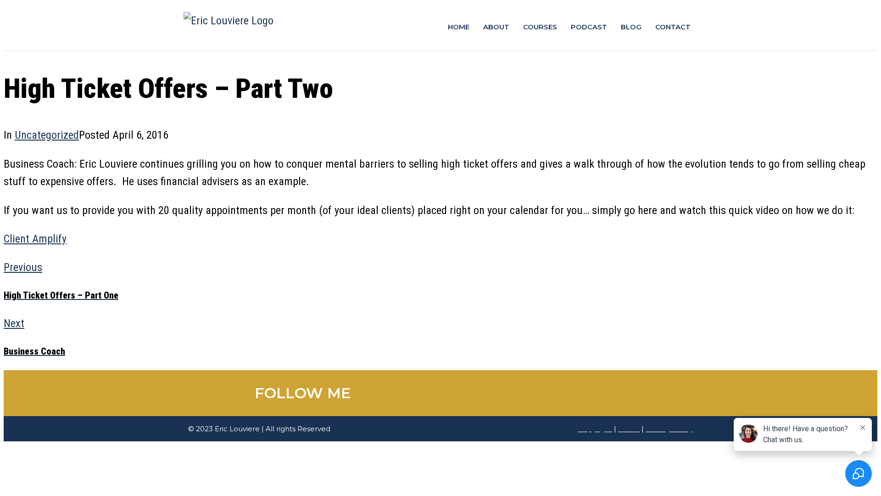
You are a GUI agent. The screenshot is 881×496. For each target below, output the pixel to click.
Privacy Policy (669, 428)
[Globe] (571, 393)
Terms (629, 428)
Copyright (595, 428)
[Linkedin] (509, 393)
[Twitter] (489, 393)
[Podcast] (550, 393)
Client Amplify (35, 238)
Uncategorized (47, 135)
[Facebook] (468, 393)
